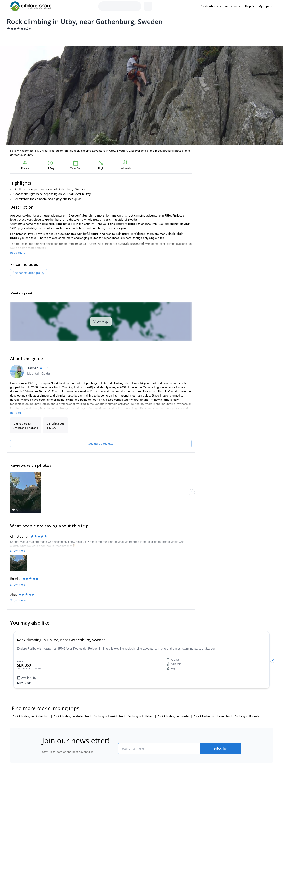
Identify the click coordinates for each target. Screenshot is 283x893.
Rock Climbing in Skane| (209, 716)
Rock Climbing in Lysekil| (101, 716)
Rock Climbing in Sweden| (174, 716)
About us (47, 796)
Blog (144, 796)
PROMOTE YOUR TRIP (210, 796)
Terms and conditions (105, 823)
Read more (17, 252)
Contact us (98, 805)
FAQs (95, 814)
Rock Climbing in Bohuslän (243, 716)
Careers (46, 824)
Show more (18, 550)
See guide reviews (101, 443)
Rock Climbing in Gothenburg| (32, 716)
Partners (46, 806)
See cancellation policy (28, 273)
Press (45, 815)
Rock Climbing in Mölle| (68, 716)
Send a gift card (51, 833)
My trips (263, 6)
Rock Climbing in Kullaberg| (137, 716)
